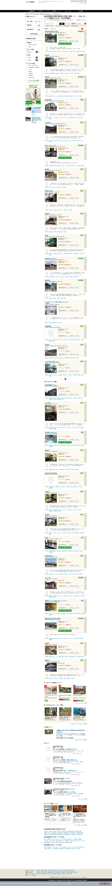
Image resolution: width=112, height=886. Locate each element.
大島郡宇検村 (80, 834)
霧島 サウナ (71, 374)
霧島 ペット (56, 374)
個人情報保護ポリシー (52, 880)
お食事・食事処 (58, 840)
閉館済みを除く (75, 25)
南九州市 (58, 831)
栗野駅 (71, 51)
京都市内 (63, 873)
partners (26, 883)
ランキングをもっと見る (80, 703)
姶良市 (65, 831)
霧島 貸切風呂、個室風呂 (68, 253)
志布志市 (51, 831)
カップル (61, 839)
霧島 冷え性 (60, 140)
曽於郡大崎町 (60, 832)
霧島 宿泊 (50, 51)
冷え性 (57, 839)
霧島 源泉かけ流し (66, 51)
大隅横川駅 (78, 51)
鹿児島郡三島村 (71, 831)
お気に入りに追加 (74, 40)
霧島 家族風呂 (75, 253)
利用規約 (68, 880)
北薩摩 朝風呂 (62, 469)
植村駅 (74, 51)
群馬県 (52, 870)
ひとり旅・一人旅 (47, 840)
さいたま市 (48, 873)
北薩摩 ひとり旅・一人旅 (58, 595)
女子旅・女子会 (73, 840)
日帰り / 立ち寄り (33, 44)
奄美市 (54, 831)
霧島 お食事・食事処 (71, 165)
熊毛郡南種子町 (60, 834)
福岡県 (72, 870)
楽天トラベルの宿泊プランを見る (65, 43)
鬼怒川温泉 (75, 872)
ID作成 (85, 3)
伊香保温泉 (58, 872)
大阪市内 (59, 873)
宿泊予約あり (66, 25)
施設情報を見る (63, 40)
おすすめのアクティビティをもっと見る (77, 723)
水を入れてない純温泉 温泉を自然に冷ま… (65, 760)
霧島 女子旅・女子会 (72, 117)
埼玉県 (42, 870)
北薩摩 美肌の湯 (52, 486)
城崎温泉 (49, 872)
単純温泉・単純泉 (68, 842)
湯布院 (71, 872)
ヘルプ (79, 877)
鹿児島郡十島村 (78, 831)
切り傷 (53, 840)
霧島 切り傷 (62, 73)
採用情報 (85, 880)
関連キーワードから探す (30, 875)
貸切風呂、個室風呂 (78, 839)
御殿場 (55, 873)
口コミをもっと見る (81, 798)
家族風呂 (67, 840)
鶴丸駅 (72, 73)
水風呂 (79, 848)
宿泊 (54, 839)
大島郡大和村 (74, 834)
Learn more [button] (68, 883)
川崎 (40, 873)
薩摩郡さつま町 (47, 832)
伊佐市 (62, 831)
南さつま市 (46, 831)
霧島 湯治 (54, 298)
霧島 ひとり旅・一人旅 (64, 117)
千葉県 (45, 870)
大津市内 (67, 873)
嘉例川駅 (50, 614)
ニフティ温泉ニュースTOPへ (79, 825)
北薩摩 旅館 (73, 445)
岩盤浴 (30, 71)
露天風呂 (65, 839)
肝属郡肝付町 (46, 834)
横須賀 (42, 873)
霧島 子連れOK (67, 73)
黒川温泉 (67, 872)
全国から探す (38, 21)
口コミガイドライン (72, 877)
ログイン (81, 3)
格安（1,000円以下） (48, 839)
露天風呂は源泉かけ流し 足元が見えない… (65, 770)
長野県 (65, 870)
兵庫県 (48, 870)
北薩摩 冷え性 (63, 486)
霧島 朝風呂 (74, 140)
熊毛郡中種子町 (53, 834)
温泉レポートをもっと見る (80, 739)
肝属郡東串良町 (66, 832)
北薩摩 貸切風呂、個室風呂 (63, 656)
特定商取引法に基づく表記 (61, 880)
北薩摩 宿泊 (51, 445)
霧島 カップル (51, 117)
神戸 (71, 873)
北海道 (62, 870)
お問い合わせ (84, 877)
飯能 (52, 873)
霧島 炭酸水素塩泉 (52, 73)
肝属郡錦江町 (73, 832)
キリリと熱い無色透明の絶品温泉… (63, 781)
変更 (39, 25)
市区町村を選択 (33, 33)
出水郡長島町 (53, 832)
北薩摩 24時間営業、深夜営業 (64, 445)
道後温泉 (63, 872)
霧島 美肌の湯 (51, 357)
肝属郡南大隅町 (79, 832)
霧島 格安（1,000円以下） (57, 51)
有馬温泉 (45, 872)
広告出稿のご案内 (64, 877)
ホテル (51, 842)
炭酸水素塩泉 (46, 842)
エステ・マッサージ (81, 840)
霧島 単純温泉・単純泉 (53, 140)
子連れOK (58, 842)
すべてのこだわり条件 (34, 80)
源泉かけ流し (70, 839)
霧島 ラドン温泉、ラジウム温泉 (54, 613)
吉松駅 (75, 73)
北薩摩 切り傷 (56, 445)
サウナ (63, 840)
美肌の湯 (62, 842)
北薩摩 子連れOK (70, 486)
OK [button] (104, 883)
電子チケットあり (49, 25)
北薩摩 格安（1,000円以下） (54, 469)
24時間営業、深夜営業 (34, 67)
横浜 (37, 873)
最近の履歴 (83, 1)
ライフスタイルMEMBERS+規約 (77, 880)
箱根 (42, 872)
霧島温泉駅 (83, 51)
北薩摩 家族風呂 (71, 656)
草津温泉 (38, 872)
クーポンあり (58, 25)
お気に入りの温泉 (74, 1)
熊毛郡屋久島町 (67, 834)
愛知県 (69, 870)
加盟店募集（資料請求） (54, 877)
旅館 (54, 842)
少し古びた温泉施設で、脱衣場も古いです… (65, 749)
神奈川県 (38, 870)
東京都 (55, 870)
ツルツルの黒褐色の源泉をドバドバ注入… (64, 792)
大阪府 (59, 870)
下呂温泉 (53, 872)
